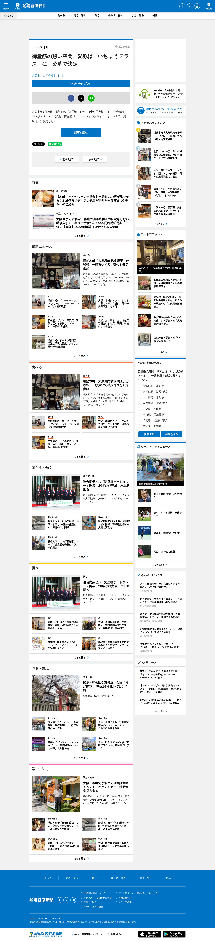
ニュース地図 (40, 47)
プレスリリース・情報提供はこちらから (138, 893)
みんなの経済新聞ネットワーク (45, 934)
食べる (61, 15)
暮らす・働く (115, 15)
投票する (149, 434)
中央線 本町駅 (152, 408)
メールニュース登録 (93, 906)
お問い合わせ (125, 897)
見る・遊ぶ (80, 15)
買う (97, 15)
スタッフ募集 (125, 902)
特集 (155, 15)
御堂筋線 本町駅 (153, 385)
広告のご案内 (90, 902)
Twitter (189, 6)
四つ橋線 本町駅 (153, 397)
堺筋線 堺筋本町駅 (155, 420)
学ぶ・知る (138, 15)
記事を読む (81, 132)
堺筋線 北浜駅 (152, 425)
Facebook (182, 6)
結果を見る (171, 434)
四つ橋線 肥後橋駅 (155, 403)
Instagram (197, 6)
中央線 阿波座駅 (153, 414)
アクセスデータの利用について (98, 897)
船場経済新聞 (30, 6)
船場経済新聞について (94, 893)
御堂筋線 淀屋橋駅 (155, 391)
